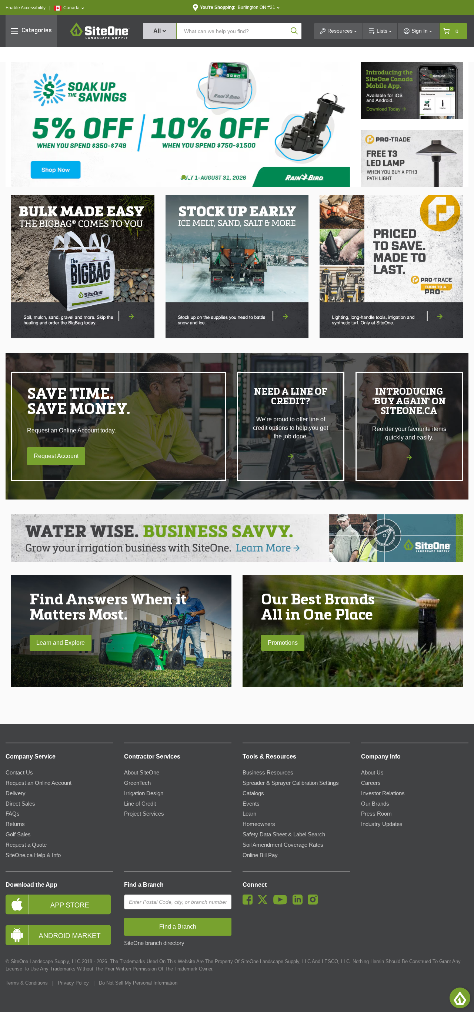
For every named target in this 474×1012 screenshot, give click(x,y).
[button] (69, 8)
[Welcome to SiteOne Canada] (180, 124)
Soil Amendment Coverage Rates (283, 845)
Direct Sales (20, 804)
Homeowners (259, 824)
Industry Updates (382, 824)
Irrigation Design (143, 793)
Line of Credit (140, 804)
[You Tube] (282, 903)
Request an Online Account (38, 783)
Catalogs (253, 793)
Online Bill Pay (260, 855)
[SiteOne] (100, 37)
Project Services (144, 814)
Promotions (283, 643)
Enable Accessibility (26, 7)
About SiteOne (141, 773)
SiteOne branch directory (154, 943)
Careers (371, 783)
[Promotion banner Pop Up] (82, 266)
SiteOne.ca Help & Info (33, 855)
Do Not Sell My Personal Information (138, 983)
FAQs (13, 814)
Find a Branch (144, 885)
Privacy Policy (73, 983)
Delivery (16, 793)
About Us (372, 773)
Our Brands (375, 804)
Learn (249, 814)
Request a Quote (26, 845)
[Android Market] (59, 935)
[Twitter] (264, 903)
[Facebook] (249, 903)
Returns (15, 824)
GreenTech (137, 783)
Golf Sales (18, 834)
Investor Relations (383, 793)
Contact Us (19, 773)
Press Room (376, 814)
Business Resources (268, 773)
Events (251, 804)
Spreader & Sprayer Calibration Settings (291, 783)
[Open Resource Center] (460, 998)
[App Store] (59, 904)
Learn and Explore (60, 643)
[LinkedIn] (299, 903)
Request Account (56, 456)
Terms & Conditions (27, 983)
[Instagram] (314, 903)
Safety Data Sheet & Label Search (284, 834)
